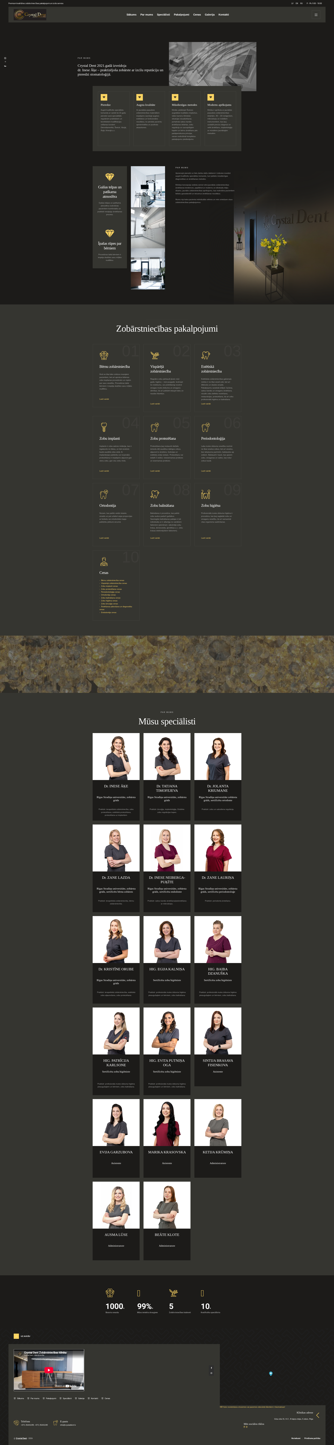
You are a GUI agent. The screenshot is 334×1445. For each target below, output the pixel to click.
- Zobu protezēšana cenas (110, 589)
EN (297, 3)
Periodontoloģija (213, 438)
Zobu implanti (109, 438)
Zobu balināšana (162, 505)
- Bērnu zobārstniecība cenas (111, 580)
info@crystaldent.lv (68, 1423)
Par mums (146, 14)
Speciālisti (163, 14)
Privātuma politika (312, 1438)
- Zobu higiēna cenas (108, 601)
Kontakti (224, 14)
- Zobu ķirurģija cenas (108, 604)
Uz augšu (25, 1336)
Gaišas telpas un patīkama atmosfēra (109, 192)
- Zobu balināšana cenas (109, 598)
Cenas (197, 14)
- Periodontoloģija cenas (109, 592)
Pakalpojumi (181, 14)
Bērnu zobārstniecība (114, 366)
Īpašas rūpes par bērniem (109, 245)
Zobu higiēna (210, 505)
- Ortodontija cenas (107, 595)
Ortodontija (107, 505)
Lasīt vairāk (104, 399)
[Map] (273, 1374)
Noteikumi (295, 1438)
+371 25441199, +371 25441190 (34, 1423)
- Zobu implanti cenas (108, 586)
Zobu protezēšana (163, 438)
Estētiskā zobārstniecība (211, 368)
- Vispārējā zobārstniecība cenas (113, 583)
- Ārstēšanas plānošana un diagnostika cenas (115, 607)
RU (301, 3)
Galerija (210, 14)
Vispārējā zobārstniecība (160, 368)
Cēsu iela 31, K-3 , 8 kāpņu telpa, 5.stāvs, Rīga (293, 1415)
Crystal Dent (21, 1438)
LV (292, 3)
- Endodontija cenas (107, 612)
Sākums (131, 14)
